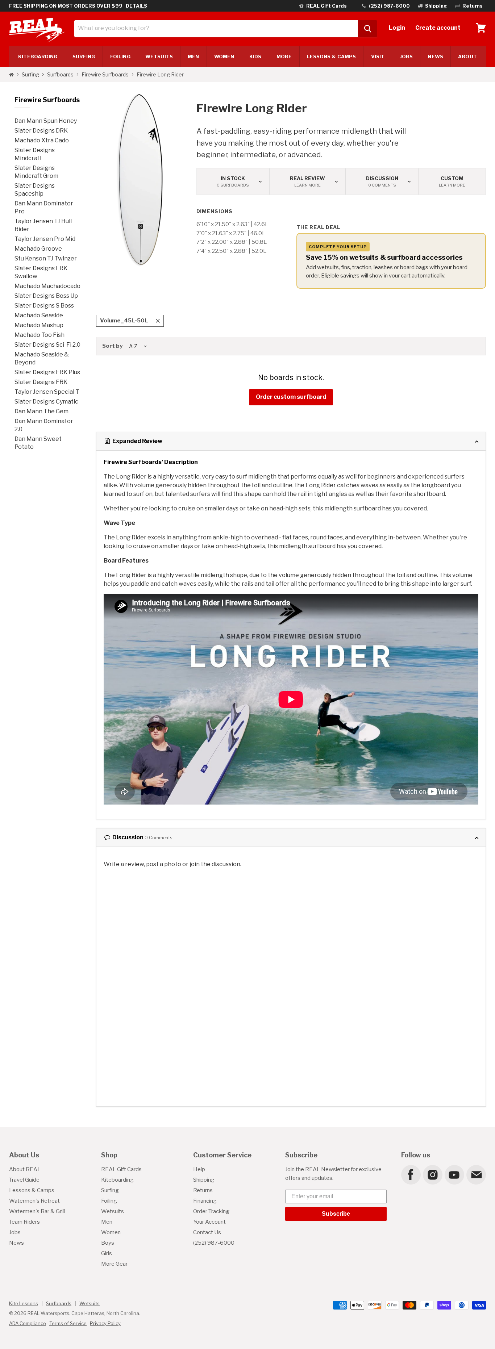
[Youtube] (454, 1174)
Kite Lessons (23, 1303)
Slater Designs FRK (40, 382)
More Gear (114, 1264)
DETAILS (136, 6)
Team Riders (24, 1222)
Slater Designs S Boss (44, 305)
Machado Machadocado (47, 286)
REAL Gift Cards (121, 1169)
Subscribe (336, 1214)
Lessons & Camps (331, 56)
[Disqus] (291, 965)
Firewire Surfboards (105, 75)
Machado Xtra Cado (41, 140)
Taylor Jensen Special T (46, 391)
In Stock (233, 181)
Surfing (30, 75)
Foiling (120, 56)
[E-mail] (476, 1174)
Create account (438, 27)
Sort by (112, 346)
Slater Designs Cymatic (46, 401)
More (284, 56)
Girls (106, 1253)
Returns (203, 1190)
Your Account (209, 1222)
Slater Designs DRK (41, 130)
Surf (83, 56)
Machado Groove (38, 248)
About (467, 56)
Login (397, 27)
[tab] (291, 441)
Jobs (406, 56)
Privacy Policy (105, 1323)
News (435, 56)
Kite (37, 56)
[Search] (367, 28)
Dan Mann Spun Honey (45, 120)
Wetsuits (159, 56)
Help (199, 1169)
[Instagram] (432, 1174)
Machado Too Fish (39, 334)
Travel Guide (24, 1180)
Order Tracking (211, 1211)
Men (193, 56)
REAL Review (307, 181)
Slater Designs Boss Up (46, 295)
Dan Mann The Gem (41, 411)
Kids (255, 56)
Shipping (204, 1180)
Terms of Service (68, 1323)
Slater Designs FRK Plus (47, 372)
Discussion (382, 181)
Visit (377, 56)
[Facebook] (410, 1174)
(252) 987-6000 (213, 1243)
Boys (107, 1243)
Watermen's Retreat (34, 1201)
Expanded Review (136, 441)
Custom (452, 181)
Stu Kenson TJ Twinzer (45, 258)
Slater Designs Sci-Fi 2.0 (47, 344)
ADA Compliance (27, 1323)
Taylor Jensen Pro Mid (44, 238)
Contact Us (207, 1232)
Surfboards (60, 75)
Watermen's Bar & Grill (37, 1211)
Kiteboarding (117, 1180)
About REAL (25, 1169)
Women (224, 56)
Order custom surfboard (291, 396)
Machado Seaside (38, 315)
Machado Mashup (38, 325)
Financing (205, 1201)
